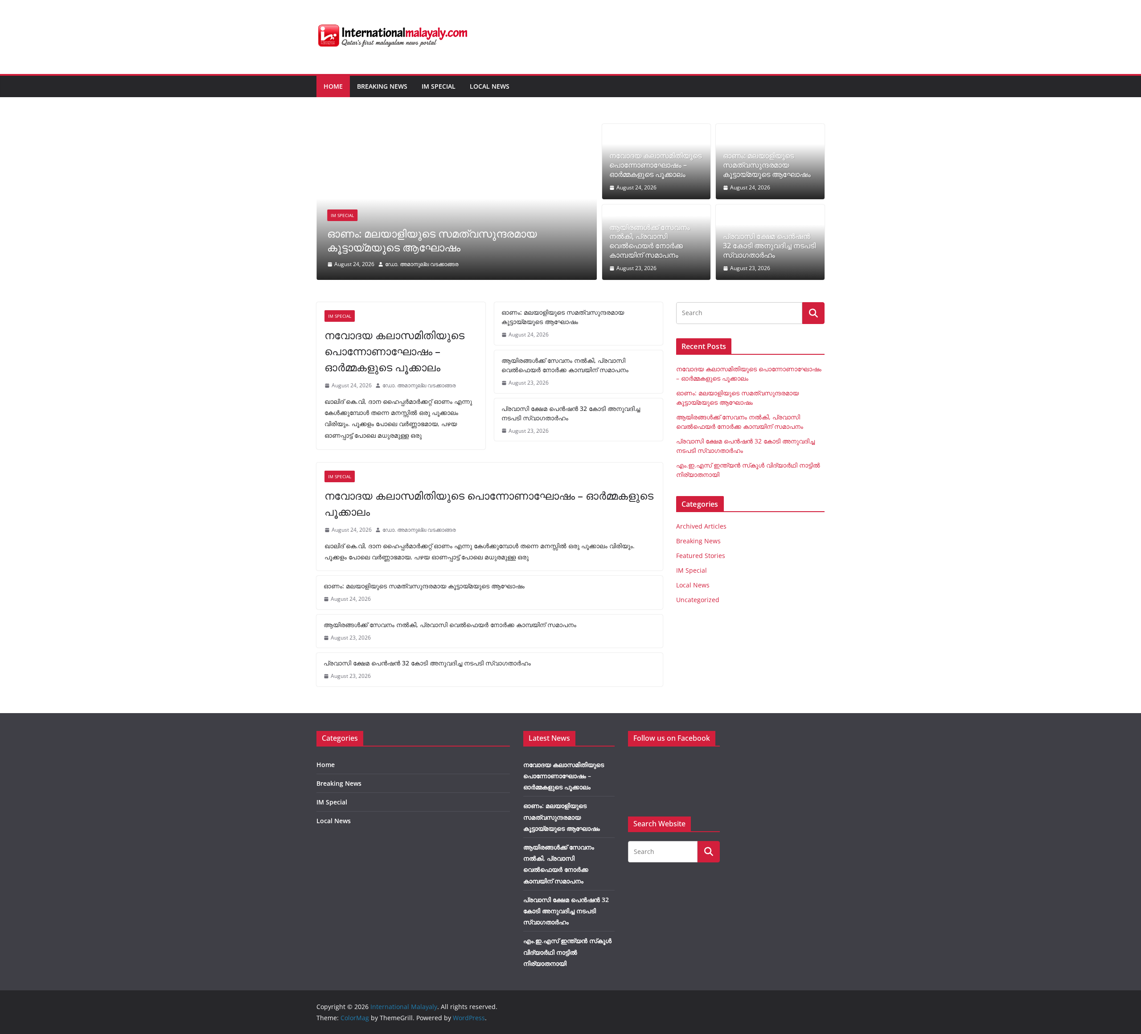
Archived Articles (701, 526)
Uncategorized (697, 599)
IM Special (439, 86)
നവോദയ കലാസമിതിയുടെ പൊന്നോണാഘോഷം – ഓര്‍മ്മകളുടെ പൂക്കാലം (655, 165)
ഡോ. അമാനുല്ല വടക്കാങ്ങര (422, 264)
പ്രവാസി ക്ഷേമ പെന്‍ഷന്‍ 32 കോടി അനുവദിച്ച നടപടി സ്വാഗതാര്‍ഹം (769, 245)
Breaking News (382, 86)
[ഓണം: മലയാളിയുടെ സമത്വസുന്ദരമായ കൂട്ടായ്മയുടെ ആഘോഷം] (456, 130)
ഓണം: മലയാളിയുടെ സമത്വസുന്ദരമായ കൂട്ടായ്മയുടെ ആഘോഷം (432, 240)
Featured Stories (700, 555)
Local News (489, 86)
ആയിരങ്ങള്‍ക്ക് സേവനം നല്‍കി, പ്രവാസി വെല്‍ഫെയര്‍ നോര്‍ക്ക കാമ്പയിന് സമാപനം (649, 241)
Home (333, 86)
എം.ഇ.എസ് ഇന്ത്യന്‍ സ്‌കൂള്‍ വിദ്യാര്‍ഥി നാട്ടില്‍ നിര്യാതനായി (567, 951)
